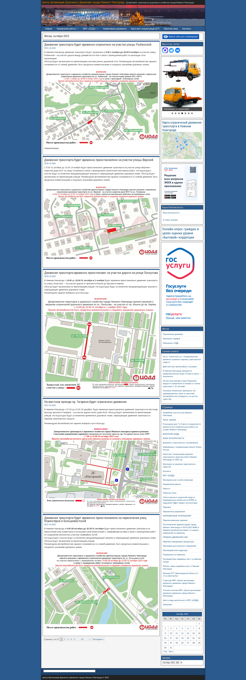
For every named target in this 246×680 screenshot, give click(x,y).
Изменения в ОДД (170, 343)
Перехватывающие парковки (175, 520)
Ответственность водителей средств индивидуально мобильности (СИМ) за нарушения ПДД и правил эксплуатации (180, 500)
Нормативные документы (115, 28)
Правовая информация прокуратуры (178, 542)
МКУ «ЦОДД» (89, 28)
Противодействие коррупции (175, 550)
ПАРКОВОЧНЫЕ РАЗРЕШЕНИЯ (177, 516)
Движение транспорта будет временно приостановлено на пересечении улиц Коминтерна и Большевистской (95, 519)
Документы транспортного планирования (180, 443)
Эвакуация (167, 604)
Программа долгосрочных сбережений (179, 546)
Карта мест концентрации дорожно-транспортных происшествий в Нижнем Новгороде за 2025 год (180, 457)
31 (171, 647)
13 (188, 633)
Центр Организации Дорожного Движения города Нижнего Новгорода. (83, 2)
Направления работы (172, 484)
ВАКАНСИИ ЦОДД (171, 434)
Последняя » (98, 639)
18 (177, 638)
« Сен (164, 651)
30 (165, 647)
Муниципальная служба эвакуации (178, 480)
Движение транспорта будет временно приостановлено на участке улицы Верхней (98, 160)
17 (171, 638)
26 (182, 643)
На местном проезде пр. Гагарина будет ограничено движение (85, 402)
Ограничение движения (173, 334)
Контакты (186, 28)
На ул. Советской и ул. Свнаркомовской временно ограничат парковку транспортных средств (182, 359)
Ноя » (171, 651)
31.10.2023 (51, 48)
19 (182, 638)
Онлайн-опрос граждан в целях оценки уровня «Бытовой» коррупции (180, 233)
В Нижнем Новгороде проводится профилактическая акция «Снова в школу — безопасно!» (182, 373)
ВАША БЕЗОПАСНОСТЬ (173, 438)
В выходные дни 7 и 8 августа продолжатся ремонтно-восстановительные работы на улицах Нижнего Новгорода (182, 427)
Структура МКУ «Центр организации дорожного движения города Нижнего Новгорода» (179, 583)
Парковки (167, 507)
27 (188, 643)
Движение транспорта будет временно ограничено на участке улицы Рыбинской (97, 44)
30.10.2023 (51, 163)
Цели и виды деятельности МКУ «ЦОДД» (181, 600)
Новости (166, 489)
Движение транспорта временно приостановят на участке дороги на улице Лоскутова (101, 273)
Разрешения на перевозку (174, 555)
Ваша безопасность (171, 213)
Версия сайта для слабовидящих (183, 36)
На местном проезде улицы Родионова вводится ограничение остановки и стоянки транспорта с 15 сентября (181, 383)
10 (82, 639)
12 (182, 633)
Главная (48, 28)
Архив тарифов (169, 420)
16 (165, 638)
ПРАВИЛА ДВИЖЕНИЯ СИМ (175, 537)
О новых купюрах (170, 220)
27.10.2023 (51, 405)
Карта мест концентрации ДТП (145, 28)
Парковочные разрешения (174, 511)
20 (188, 638)
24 (171, 643)
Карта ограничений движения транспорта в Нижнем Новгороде (182, 126)
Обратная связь (171, 28)
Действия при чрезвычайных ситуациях (180, 367)
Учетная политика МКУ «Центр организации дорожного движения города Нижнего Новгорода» (182, 593)
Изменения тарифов (171, 339)
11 (177, 633)
